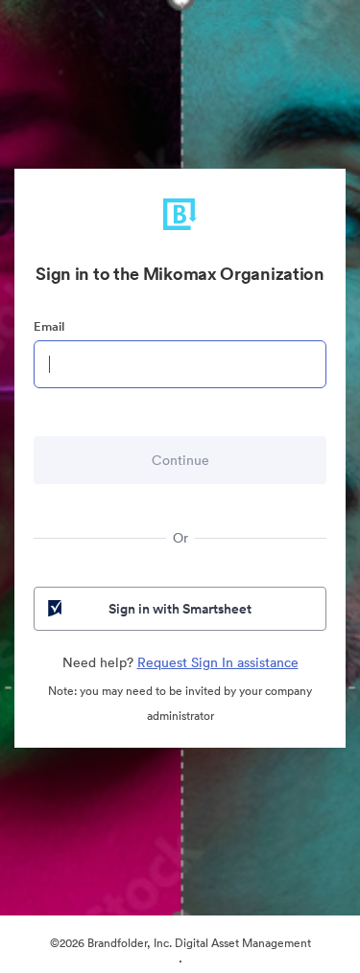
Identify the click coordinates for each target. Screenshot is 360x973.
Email (49, 326)
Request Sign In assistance (218, 662)
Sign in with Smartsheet (180, 608)
